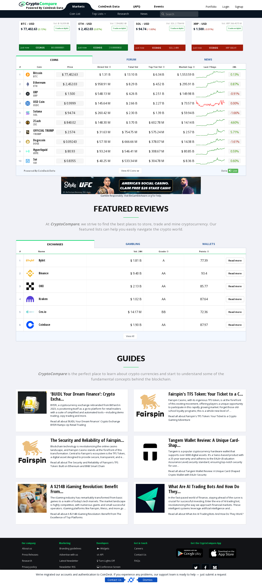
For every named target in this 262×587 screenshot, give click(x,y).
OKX (41, 286)
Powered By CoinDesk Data (39, 170)
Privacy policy (29, 567)
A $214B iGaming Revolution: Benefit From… (84, 488)
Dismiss (147, 580)
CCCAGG (40, 47)
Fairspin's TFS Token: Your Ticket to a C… (205, 394)
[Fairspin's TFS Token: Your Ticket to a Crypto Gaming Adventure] (150, 405)
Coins (54, 60)
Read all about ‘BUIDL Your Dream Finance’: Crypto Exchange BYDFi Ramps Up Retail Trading (85, 423)
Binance (44, 273)
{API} (136, 6)
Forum (131, 59)
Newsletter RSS (67, 567)
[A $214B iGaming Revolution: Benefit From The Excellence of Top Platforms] (32, 498)
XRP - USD (200, 24)
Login (225, 6)
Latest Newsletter (68, 560)
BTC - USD (27, 24)
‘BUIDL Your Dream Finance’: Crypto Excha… (82, 396)
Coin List (75, 14)
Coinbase (44, 324)
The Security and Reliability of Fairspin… (87, 440)
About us (27, 548)
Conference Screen (109, 567)
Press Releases (30, 554)
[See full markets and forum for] (27, 74)
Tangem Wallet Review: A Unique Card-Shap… (203, 442)
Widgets (104, 548)
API (101, 554)
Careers (138, 548)
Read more (235, 260)
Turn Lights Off (106, 560)
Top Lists (98, 14)
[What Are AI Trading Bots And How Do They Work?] (150, 498)
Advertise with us (68, 554)
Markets (78, 6)
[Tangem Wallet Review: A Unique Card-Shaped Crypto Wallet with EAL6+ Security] (150, 452)
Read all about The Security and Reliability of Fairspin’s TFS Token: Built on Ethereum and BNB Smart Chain (84, 464)
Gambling (133, 244)
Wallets (208, 244)
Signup (239, 6)
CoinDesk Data (108, 6)
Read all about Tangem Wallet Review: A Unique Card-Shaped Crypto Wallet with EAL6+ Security (204, 472)
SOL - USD (142, 24)
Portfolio (211, 6)
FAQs (137, 560)
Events (159, 6)
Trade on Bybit (61, 28)
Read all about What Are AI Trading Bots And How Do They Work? (205, 514)
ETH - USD (85, 24)
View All (130, 336)
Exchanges (55, 244)
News (143, 14)
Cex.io (42, 312)
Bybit (42, 260)
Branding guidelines (70, 548)
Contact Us (140, 554)
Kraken (43, 299)
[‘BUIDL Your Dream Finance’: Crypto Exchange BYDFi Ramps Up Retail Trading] (32, 402)
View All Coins (129, 170)
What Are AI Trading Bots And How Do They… (203, 488)
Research (123, 14)
